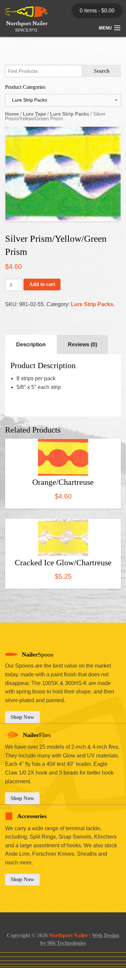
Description (31, 344)
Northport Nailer (68, 935)
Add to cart (42, 284)
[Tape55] (63, 174)
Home (12, 114)
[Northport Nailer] (24, 24)
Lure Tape (34, 114)
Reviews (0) (82, 344)
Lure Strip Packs (69, 114)
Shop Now (22, 717)
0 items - (97, 10)
